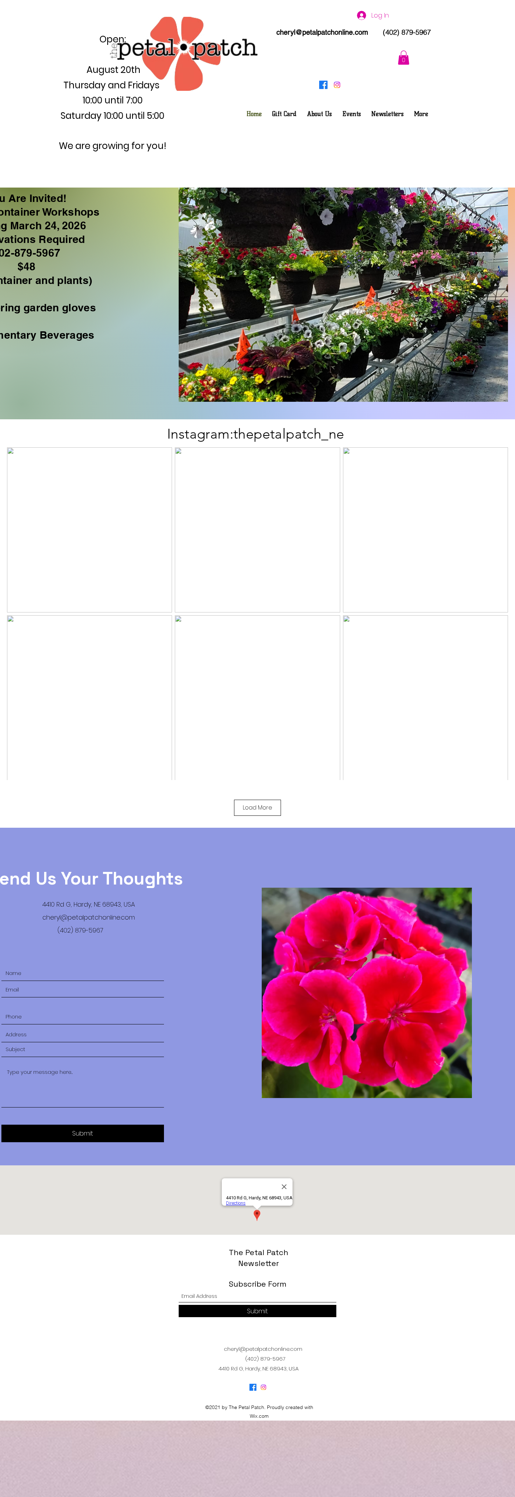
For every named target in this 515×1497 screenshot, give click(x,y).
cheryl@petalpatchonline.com (322, 32)
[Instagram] (337, 85)
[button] (404, 57)
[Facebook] (323, 85)
